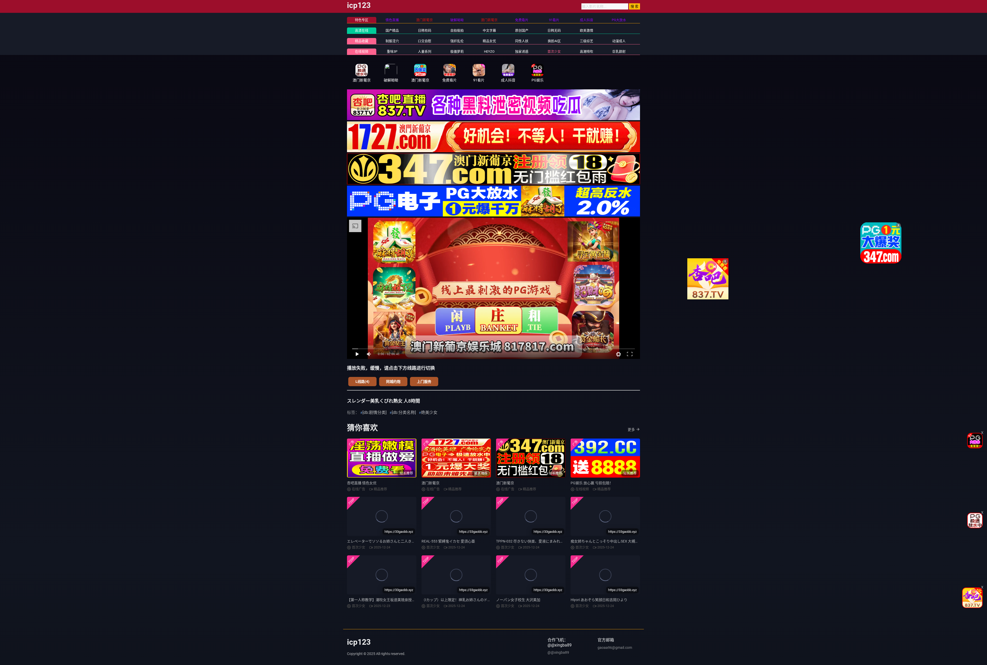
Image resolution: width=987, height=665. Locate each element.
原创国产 (521, 30)
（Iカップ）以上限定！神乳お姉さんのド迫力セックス (465, 600)
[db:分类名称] (404, 412)
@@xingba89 (558, 652)
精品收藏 (361, 41)
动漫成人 (619, 41)
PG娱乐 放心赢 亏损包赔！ (592, 483)
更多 (631, 430)
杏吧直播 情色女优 (362, 483)
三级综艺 (586, 41)
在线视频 (361, 51)
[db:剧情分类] (374, 412)
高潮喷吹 (586, 51)
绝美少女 (429, 412)
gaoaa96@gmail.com (615, 647)
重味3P (392, 51)
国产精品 (392, 30)
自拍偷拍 (457, 30)
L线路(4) (362, 381)
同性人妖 (521, 41)
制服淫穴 (392, 41)
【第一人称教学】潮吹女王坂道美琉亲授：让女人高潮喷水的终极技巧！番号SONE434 (416, 600)
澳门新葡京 (431, 483)
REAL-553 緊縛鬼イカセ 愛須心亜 (448, 541)
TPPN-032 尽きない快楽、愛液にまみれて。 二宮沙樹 (539, 541)
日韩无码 (554, 30)
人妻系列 (424, 51)
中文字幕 (489, 30)
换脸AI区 (554, 41)
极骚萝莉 (457, 51)
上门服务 (424, 381)
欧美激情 (586, 30)
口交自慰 (424, 41)
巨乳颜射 (619, 51)
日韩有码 (424, 30)
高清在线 (361, 30)
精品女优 (489, 41)
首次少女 (554, 51)
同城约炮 (393, 381)
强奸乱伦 (457, 41)
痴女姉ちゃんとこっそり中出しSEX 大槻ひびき (608, 541)
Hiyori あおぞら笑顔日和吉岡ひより (599, 600)
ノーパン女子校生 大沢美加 (518, 600)
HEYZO (489, 51)
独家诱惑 (521, 51)
